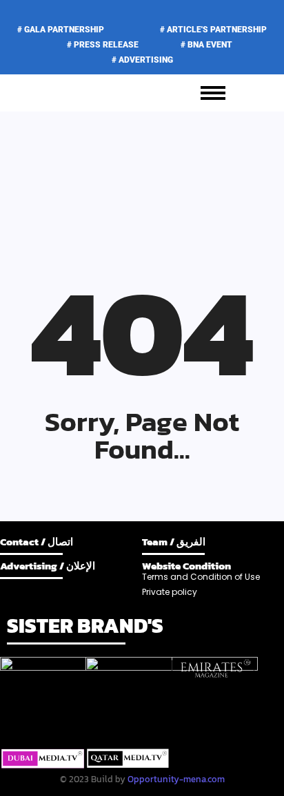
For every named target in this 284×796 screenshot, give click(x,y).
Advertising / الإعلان (47, 566)
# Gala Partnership (60, 29)
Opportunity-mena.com (176, 779)
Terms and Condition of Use (201, 577)
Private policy (169, 592)
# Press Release (103, 45)
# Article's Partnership (213, 29)
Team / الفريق (173, 541)
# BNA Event (206, 45)
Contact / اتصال (36, 541)
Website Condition (186, 566)
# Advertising (142, 60)
